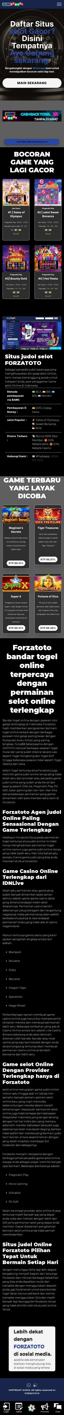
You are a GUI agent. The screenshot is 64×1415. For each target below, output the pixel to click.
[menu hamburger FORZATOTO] (59, 4)
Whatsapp (39, 68)
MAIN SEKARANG (32, 83)
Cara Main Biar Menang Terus (32, 142)
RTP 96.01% (48, 559)
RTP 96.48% (48, 628)
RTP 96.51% (16, 563)
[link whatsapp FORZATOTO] (29, 1386)
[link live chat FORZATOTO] (35, 1386)
